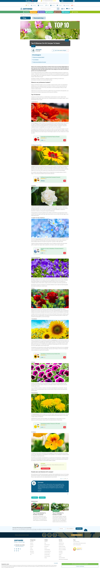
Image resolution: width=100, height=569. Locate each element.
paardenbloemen (36, 414)
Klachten (60, 556)
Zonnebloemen (54, 340)
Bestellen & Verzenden (62, 546)
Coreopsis (33, 166)
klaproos (36, 123)
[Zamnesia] (30, 9)
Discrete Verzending (47, 556)
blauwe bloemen (39, 238)
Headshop (31, 543)
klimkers (50, 453)
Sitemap (45, 557)
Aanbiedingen (32, 552)
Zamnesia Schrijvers (47, 552)
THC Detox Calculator (76, 541)
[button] (33, 50)
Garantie (60, 554)
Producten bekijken (45, 468)
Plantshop (35, 497)
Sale (30, 554)
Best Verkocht (46, 546)
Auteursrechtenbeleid (62, 557)
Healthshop (31, 544)
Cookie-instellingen (80, 566)
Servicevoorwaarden (34, 530)
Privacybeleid (25, 530)
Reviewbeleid (60, 552)
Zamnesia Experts (47, 554)
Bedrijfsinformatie (61, 543)
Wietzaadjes (32, 541)
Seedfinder (45, 541)
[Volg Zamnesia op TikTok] (14, 550)
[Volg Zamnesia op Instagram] (16, 548)
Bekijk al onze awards (77, 534)
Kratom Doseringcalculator (77, 544)
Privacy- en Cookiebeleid (62, 549)
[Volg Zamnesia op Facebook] (14, 548)
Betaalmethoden (61, 544)
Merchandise (32, 551)
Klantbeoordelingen (47, 549)
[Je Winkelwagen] (72, 9)
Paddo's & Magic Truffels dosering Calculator (79, 543)
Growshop (31, 549)
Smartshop (31, 546)
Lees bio (39, 490)
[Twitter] (66, 490)
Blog (45, 543)
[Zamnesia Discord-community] (18, 550)
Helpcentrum (60, 541)
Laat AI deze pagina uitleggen (60, 50)
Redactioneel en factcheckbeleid (63, 559)
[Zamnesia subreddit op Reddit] (16, 550)
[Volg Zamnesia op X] (20, 548)
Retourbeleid (60, 551)
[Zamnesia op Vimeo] (18, 548)
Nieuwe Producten (47, 544)
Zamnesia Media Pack (47, 551)
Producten (42, 497)
